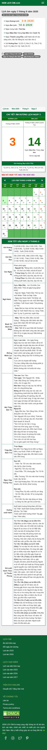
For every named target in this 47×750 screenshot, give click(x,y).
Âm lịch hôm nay (9, 643)
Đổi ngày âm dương (10, 647)
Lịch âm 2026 (8, 654)
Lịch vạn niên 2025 (10, 670)
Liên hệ (6, 700)
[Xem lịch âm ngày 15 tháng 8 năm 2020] (35, 206)
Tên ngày (18, 378)
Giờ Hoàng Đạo (7, 248)
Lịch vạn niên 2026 (10, 673)
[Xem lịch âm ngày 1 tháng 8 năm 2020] (35, 190)
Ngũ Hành (7, 299)
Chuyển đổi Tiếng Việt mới (13, 689)
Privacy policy (8, 704)
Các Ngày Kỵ (8, 273)
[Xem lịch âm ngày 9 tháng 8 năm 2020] (41, 198)
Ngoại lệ (17, 409)
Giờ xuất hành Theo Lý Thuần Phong (7, 572)
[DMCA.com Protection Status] (11, 715)
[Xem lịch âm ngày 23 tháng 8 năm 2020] (41, 214)
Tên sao (17, 375)
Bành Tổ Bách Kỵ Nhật (8, 326)
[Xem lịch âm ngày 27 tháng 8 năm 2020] (22, 223)
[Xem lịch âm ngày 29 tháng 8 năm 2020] (35, 223)
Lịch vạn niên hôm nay (11, 666)
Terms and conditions (11, 708)
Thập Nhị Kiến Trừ (8, 451)
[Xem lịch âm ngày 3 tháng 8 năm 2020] (4, 198)
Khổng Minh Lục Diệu (8, 355)
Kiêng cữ (17, 391)
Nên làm (17, 386)
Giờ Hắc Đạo (8, 258)
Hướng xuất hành (8, 511)
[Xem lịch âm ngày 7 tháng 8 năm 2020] (29, 198)
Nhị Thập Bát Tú (8, 408)
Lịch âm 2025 (8, 651)
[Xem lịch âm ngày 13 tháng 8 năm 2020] (22, 206)
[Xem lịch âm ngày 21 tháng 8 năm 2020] (29, 214)
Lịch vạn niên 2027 (10, 677)
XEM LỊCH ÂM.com (11, 2)
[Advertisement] (23, 82)
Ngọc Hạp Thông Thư (7, 481)
